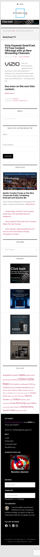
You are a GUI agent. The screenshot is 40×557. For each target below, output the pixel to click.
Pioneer (13, 403)
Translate (20, 499)
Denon (13, 387)
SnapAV (12, 407)
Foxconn (32, 387)
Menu (21, 4)
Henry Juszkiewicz (8, 393)
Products (16, 98)
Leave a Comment (24, 57)
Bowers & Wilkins (11, 380)
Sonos (24, 406)
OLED (11, 399)
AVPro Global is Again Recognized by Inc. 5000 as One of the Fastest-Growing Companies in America (19, 231)
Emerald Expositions (22, 387)
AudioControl (30, 375)
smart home (6, 407)
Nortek (6, 399)
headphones (30, 390)
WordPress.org (10, 447)
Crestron (6, 387)
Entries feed (9, 441)
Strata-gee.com (20, 13)
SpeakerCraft (19, 410)
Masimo (28, 396)
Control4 (16, 384)
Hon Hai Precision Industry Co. (21, 393)
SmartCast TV (23, 100)
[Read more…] (9, 93)
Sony (30, 406)
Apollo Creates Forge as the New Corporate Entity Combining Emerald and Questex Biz (18, 195)
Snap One (18, 407)
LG (19, 396)
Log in (7, 438)
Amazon (15, 375)
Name (5, 134)
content (16, 100)
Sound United (9, 410)
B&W (4, 380)
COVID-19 (31, 384)
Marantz (22, 396)
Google (24, 390)
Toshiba (24, 410)
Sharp (33, 403)
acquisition (7, 375)
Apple (22, 375)
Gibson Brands (7, 390)
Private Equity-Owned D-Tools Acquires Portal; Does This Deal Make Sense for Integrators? (18, 213)
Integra (9, 396)
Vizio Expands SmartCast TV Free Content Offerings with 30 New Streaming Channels (20, 49)
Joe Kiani (14, 396)
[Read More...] (30, 204)
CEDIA (22, 379)
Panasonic (23, 399)
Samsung (20, 403)
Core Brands (23, 384)
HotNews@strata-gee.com (22, 430)
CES (10, 384)
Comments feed (11, 444)
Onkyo (16, 399)
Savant (28, 403)
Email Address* (8, 145)
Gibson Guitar (17, 390)
